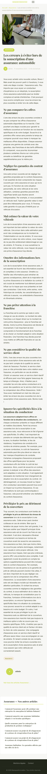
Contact (31, 763)
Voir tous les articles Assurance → (17, 683)
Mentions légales (19, 763)
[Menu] (33, 2)
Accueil (4, 8)
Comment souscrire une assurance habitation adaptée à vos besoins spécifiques (22, 717)
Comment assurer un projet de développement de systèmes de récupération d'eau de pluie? (23, 732)
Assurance (12, 8)
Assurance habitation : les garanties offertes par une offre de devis (23, 746)
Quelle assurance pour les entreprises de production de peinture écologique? (20, 724)
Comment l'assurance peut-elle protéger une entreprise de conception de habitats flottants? (22, 710)
